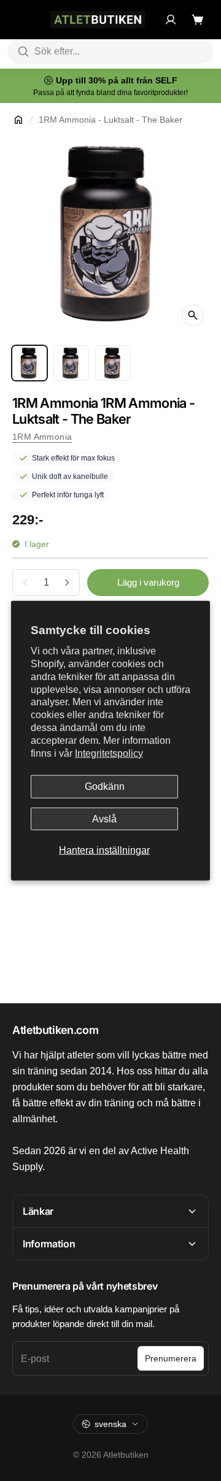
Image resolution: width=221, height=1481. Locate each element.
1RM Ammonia (42, 437)
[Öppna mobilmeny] (18, 20)
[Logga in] (171, 20)
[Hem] (18, 119)
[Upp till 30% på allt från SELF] (110, 86)
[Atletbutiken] (97, 19)
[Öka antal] (67, 582)
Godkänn (105, 786)
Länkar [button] (38, 1211)
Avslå (104, 818)
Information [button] (49, 1244)
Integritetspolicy (109, 753)
